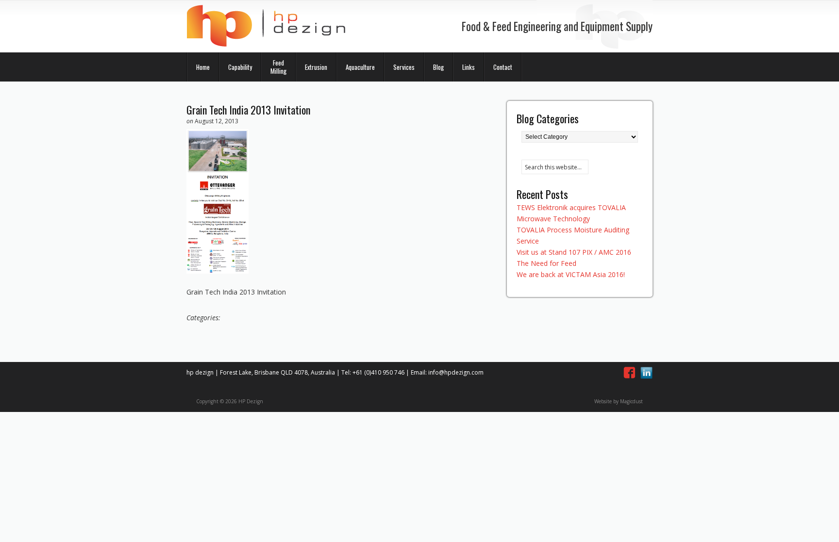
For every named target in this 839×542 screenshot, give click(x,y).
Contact (502, 67)
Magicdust (631, 401)
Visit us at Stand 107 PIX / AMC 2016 (574, 252)
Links (468, 67)
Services (404, 67)
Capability (240, 67)
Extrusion (316, 67)
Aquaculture (360, 67)
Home (203, 67)
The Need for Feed (546, 263)
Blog (438, 67)
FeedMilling (278, 67)
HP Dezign (266, 26)
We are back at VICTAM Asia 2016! (571, 274)
